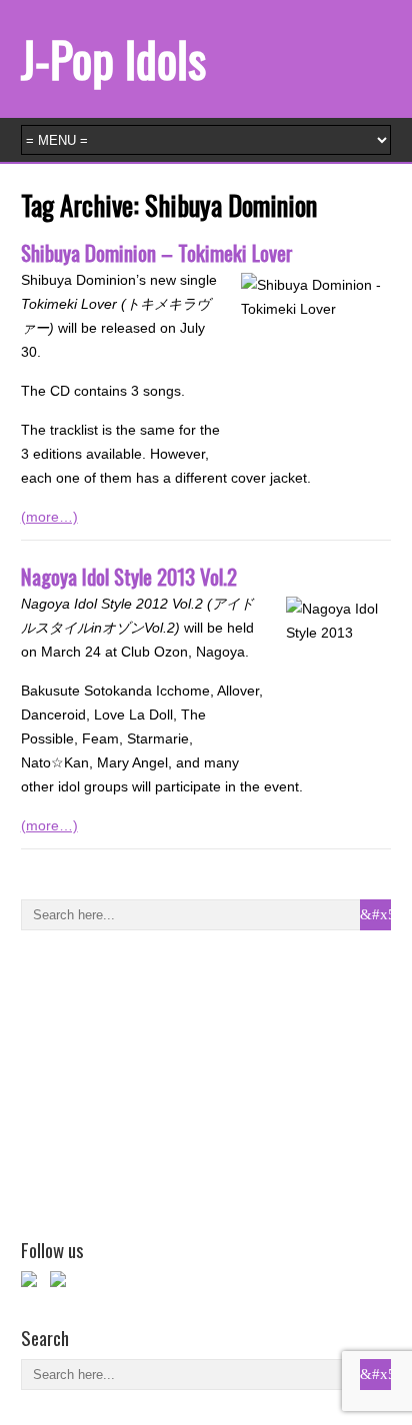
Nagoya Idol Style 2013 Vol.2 (129, 576)
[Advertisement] (171, 1080)
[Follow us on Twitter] (62, 1283)
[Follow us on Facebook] (33, 1283)
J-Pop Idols (113, 58)
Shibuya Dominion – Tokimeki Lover (157, 252)
